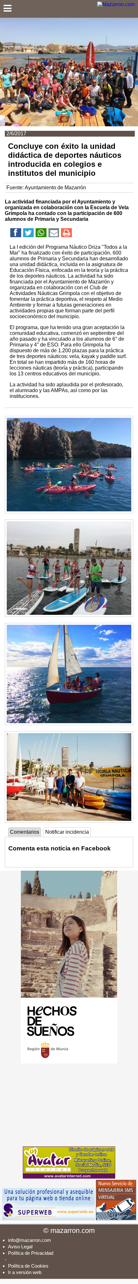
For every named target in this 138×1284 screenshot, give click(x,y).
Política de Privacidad (30, 1253)
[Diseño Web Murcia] (69, 1177)
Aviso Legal (20, 1246)
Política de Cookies (28, 1266)
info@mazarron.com (29, 1240)
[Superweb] (48, 1218)
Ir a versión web (24, 1272)
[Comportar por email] (53, 234)
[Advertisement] (69, 1105)
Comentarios (24, 832)
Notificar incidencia (67, 832)
